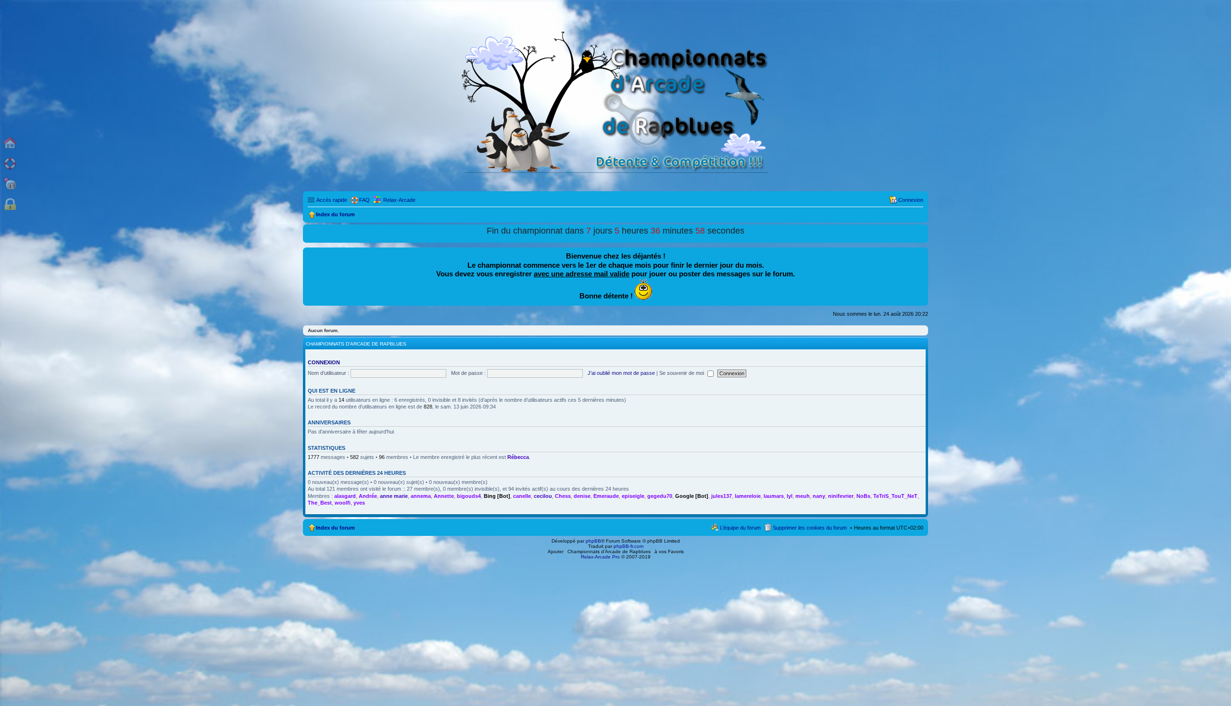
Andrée (368, 496)
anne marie (394, 496)
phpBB (593, 541)
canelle (522, 496)
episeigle (633, 496)
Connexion (324, 362)
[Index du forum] (10, 142)
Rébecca (518, 457)
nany (819, 496)
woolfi (343, 503)
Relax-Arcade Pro (600, 556)
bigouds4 (469, 496)
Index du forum (335, 528)
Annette (444, 496)
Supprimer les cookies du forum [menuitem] (810, 528)
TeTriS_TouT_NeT (895, 496)
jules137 (721, 496)
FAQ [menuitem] (364, 200)
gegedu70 (659, 496)
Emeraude (606, 496)
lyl (789, 496)
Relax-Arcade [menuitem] (399, 200)
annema (421, 496)
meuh (802, 496)
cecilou (543, 496)
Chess (563, 496)
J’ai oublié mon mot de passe (621, 373)
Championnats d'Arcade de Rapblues (609, 551)
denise (582, 496)
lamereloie (748, 496)
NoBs (863, 496)
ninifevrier (841, 496)
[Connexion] (10, 204)
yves (359, 503)
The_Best (320, 503)
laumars (774, 496)
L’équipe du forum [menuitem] (740, 528)
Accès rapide (331, 200)
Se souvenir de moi (682, 373)
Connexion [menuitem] (910, 200)
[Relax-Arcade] (10, 183)
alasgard (345, 496)
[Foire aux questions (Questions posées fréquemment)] (10, 163)
